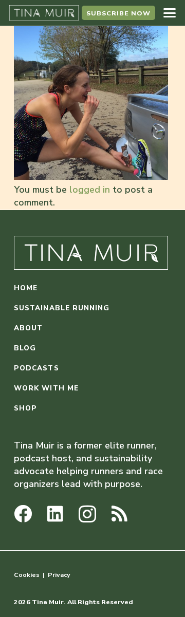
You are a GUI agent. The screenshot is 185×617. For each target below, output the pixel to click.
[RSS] (119, 513)
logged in (89, 189)
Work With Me (46, 388)
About (28, 328)
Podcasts (36, 368)
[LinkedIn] (55, 513)
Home (26, 288)
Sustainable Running (62, 308)
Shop (25, 408)
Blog (25, 348)
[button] (169, 13)
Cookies (27, 574)
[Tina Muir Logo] (44, 13)
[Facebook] (23, 513)
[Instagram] (87, 514)
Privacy (59, 574)
